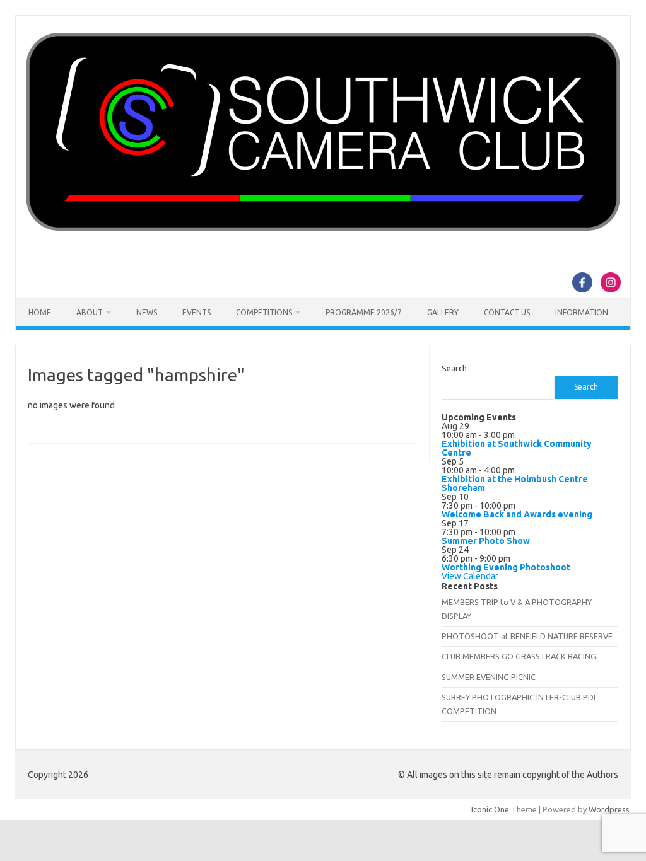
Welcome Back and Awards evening (517, 514)
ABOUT (89, 312)
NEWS (146, 312)
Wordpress (609, 809)
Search (454, 368)
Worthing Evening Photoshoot (506, 567)
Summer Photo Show (486, 541)
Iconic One (490, 809)
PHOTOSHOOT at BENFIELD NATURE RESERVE (527, 636)
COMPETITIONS (264, 312)
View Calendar (470, 576)
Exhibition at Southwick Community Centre (517, 448)
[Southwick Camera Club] (323, 227)
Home (39, 312)
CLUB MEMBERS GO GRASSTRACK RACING (519, 656)
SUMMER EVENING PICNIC (489, 677)
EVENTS (196, 312)
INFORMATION (581, 312)
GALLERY (443, 312)
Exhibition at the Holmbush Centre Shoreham (515, 483)
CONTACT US (507, 312)
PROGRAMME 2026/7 (364, 312)
